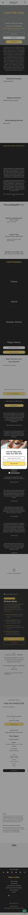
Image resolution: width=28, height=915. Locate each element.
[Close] (25, 441)
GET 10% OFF (14, 463)
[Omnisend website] (14, 472)
